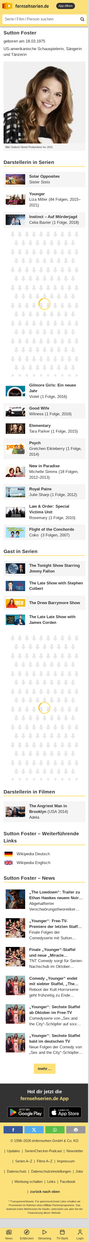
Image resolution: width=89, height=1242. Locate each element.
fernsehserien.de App (44, 1098)
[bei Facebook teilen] (13, 1129)
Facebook (67, 1182)
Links (51, 1182)
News (9, 1238)
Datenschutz (17, 1171)
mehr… (45, 1068)
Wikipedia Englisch (33, 862)
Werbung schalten (28, 1182)
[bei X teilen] (34, 1129)
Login (80, 1238)
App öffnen (66, 6)
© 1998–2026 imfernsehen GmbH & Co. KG (44, 1141)
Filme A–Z (44, 1161)
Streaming (44, 1238)
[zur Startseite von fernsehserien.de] (7, 6)
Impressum (66, 1161)
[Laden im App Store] (65, 1112)
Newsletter (74, 1151)
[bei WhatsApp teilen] (55, 1129)
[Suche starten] (82, 19)
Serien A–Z (23, 1161)
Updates (13, 1151)
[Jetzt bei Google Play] (25, 1112)
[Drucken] (75, 1129)
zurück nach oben (45, 1191)
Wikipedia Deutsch (33, 854)
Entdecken (27, 1238)
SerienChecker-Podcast (43, 1151)
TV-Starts (62, 1238)
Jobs (79, 1171)
